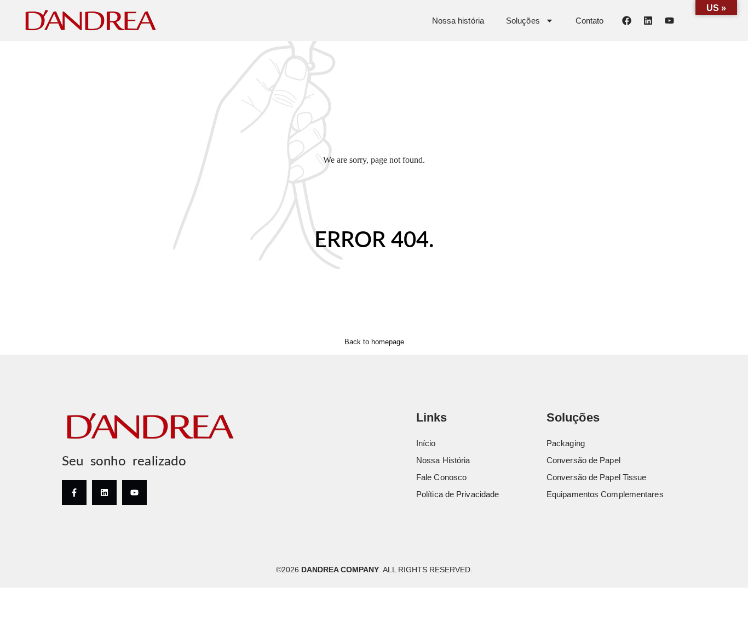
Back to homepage (374, 342)
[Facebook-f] (74, 492)
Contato (590, 20)
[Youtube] (669, 20)
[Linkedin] (647, 20)
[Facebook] (626, 20)
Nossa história (458, 20)
